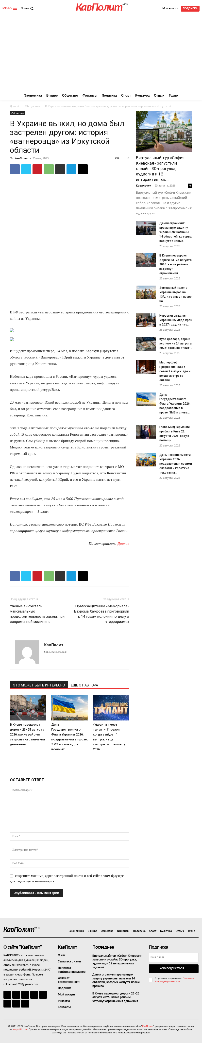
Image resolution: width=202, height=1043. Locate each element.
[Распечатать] (60, 169)
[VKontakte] (16, 1004)
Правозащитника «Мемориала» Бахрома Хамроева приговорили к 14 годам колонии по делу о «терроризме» (101, 614)
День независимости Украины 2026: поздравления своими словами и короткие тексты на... (175, 463)
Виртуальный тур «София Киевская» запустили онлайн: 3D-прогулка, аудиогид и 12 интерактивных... (160, 168)
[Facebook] (15, 169)
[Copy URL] (83, 169)
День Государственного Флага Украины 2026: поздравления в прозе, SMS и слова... (174, 403)
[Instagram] (16, 995)
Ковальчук (143, 185)
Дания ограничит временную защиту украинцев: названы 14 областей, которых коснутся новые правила (116, 980)
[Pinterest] (37, 169)
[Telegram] (71, 169)
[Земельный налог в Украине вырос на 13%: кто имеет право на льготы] (146, 292)
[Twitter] (26, 169)
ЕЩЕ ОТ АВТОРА (84, 685)
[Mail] (25, 995)
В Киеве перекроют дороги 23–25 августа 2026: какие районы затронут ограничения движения (27, 734)
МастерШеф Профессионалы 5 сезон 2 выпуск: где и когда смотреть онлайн (174, 371)
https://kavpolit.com (55, 651)
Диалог (123, 544)
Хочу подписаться (172, 968)
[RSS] (34, 995)
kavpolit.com (20, 1029)
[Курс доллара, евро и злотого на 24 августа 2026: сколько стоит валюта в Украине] (146, 344)
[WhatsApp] (49, 169)
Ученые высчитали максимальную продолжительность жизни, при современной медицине (37, 614)
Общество (32, 106)
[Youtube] (25, 1004)
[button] (28, 8)
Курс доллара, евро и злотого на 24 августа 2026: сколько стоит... (175, 343)
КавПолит (22, 158)
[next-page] (21, 759)
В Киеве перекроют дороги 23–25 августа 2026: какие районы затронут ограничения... (175, 264)
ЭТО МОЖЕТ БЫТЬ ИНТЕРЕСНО (39, 685)
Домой (14, 106)
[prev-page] (13, 759)
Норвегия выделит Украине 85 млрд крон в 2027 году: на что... (175, 320)
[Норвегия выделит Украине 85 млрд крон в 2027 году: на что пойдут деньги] (146, 320)
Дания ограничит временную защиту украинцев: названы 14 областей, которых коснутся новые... (175, 232)
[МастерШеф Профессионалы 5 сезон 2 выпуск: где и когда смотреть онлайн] (146, 367)
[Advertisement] (101, 53)
